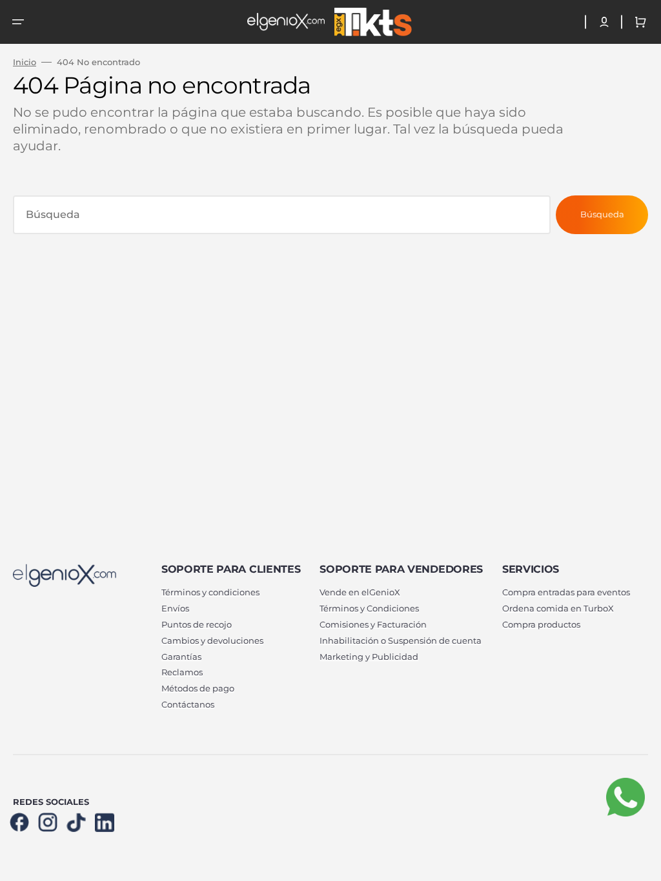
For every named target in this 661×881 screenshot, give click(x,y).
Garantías (181, 656)
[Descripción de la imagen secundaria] (371, 21)
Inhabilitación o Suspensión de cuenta (401, 640)
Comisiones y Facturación (373, 624)
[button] (18, 22)
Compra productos (541, 624)
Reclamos (182, 672)
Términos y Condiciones (369, 608)
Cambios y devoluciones (212, 640)
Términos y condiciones (210, 592)
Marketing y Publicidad (369, 656)
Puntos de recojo (196, 624)
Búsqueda (602, 214)
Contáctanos (187, 704)
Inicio (24, 62)
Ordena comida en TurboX (558, 608)
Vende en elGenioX (360, 592)
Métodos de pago (197, 688)
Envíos (175, 608)
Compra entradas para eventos (566, 592)
